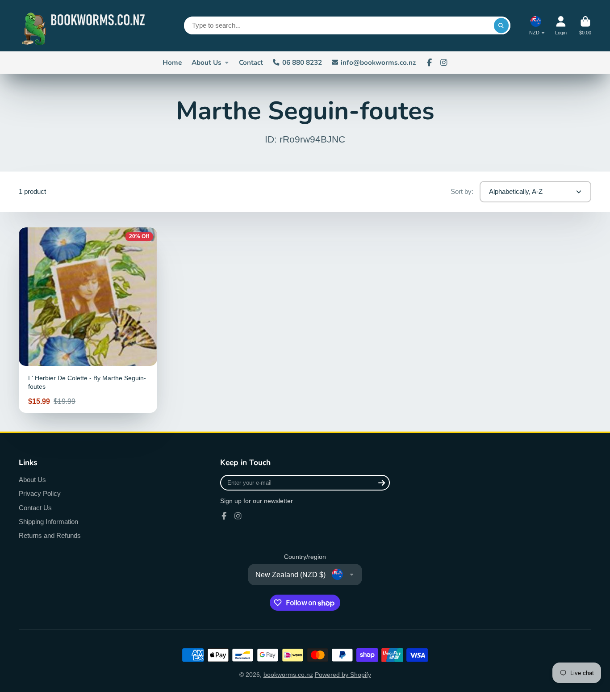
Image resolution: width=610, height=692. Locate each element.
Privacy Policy (40, 493)
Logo (86, 25)
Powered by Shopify (343, 674)
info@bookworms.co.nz (378, 62)
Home (172, 62)
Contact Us (35, 508)
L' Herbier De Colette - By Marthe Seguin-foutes (88, 319)
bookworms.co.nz (288, 674)
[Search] (501, 25)
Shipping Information (48, 521)
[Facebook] (430, 63)
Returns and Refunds (50, 535)
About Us (206, 62)
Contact (251, 62)
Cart (585, 25)
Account (561, 25)
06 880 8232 (302, 62)
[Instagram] (444, 63)
